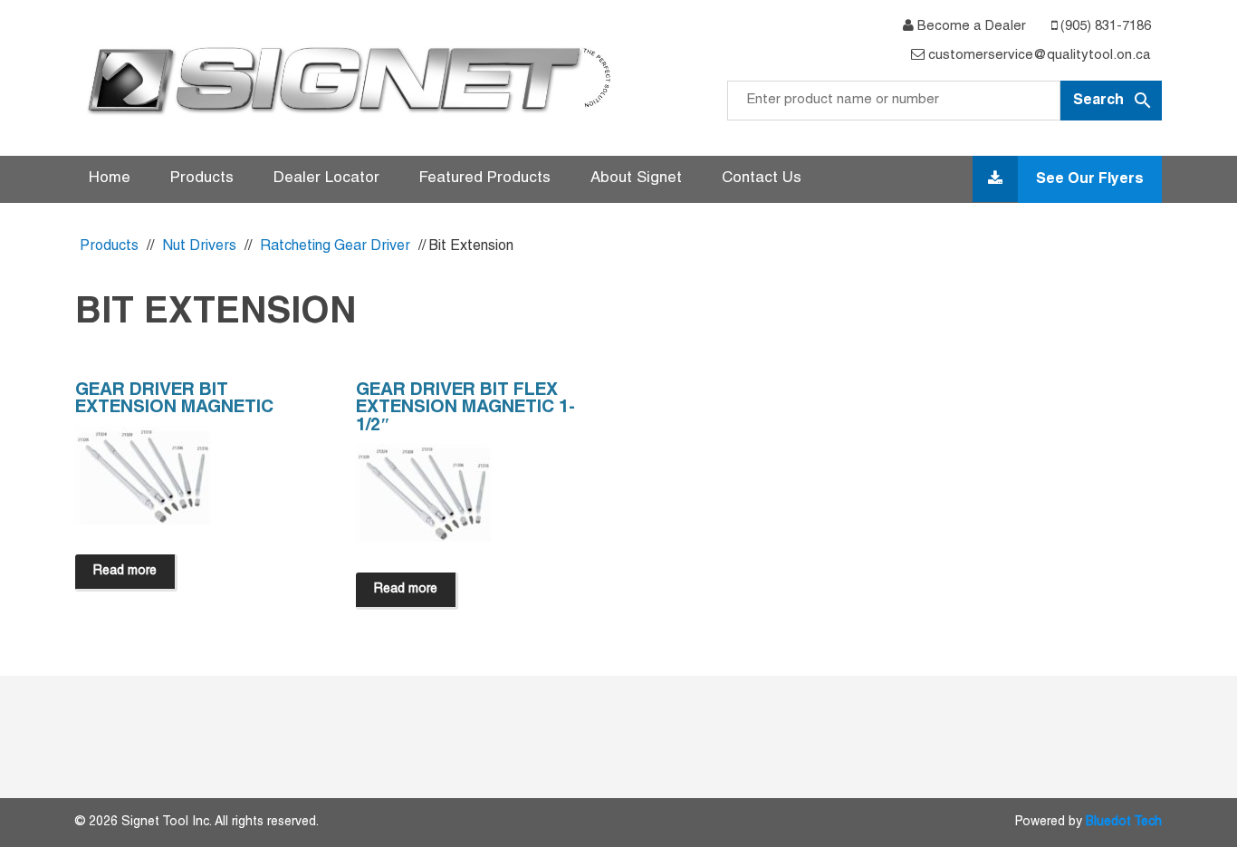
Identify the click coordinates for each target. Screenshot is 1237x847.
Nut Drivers (199, 246)
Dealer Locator (326, 178)
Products (202, 178)
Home (109, 178)
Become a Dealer (970, 26)
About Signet (636, 178)
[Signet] (346, 79)
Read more (125, 571)
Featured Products (485, 178)
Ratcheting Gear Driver (335, 246)
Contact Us (761, 178)
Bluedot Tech (1124, 822)
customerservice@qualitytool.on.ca (1038, 55)
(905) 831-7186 (1104, 26)
